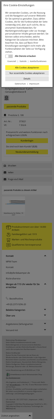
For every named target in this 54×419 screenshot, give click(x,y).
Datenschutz (20, 83)
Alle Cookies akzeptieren (27, 67)
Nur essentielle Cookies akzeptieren (27, 73)
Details (27, 78)
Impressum (34, 83)
